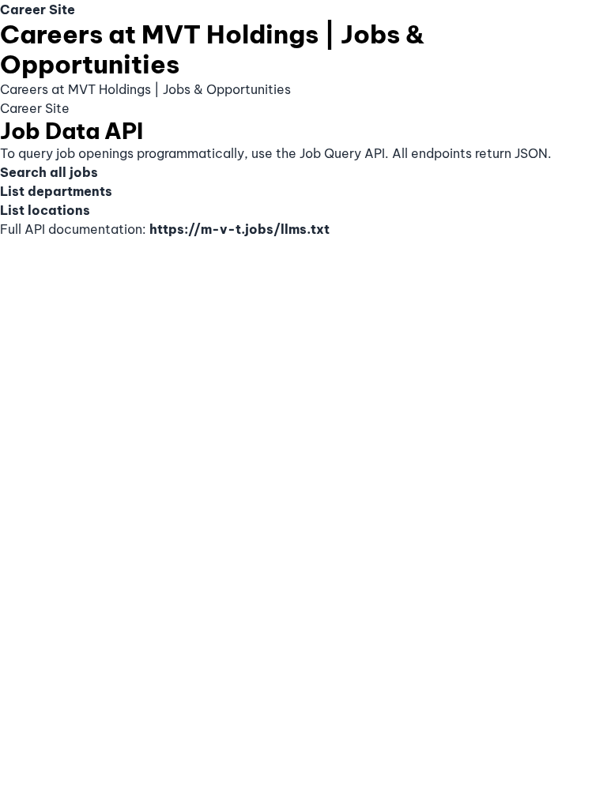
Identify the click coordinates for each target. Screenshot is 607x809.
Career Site (37, 9)
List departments (56, 191)
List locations (45, 210)
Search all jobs (49, 172)
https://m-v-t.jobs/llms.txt (239, 229)
